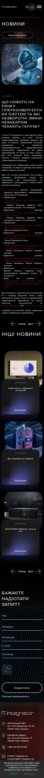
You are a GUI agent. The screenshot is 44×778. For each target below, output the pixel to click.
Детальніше (20, 410)
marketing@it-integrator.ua (20, 758)
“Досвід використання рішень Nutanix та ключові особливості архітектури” (23, 246)
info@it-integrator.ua (11, 305)
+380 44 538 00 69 (17, 746)
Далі (30, 323)
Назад (22, 323)
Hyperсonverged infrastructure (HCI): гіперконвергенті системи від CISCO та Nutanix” (23, 283)
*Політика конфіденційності (15, 696)
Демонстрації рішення (32, 268)
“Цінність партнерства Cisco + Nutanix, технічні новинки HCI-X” (23, 226)
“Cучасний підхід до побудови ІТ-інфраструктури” (23, 201)
